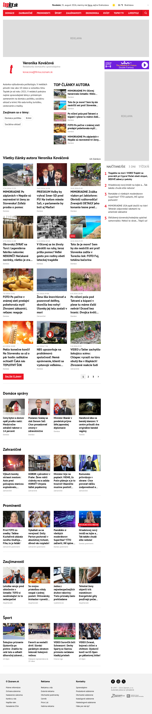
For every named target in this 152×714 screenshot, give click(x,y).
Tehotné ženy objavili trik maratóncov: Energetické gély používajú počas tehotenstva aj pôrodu (88, 593)
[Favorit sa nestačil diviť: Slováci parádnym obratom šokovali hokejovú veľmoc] (39, 631)
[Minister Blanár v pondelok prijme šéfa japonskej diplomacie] (65, 407)
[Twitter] (124, 681)
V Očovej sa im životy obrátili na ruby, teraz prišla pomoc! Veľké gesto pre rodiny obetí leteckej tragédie (51, 252)
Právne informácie (13, 687)
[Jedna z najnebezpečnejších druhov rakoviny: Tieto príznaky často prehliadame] (65, 575)
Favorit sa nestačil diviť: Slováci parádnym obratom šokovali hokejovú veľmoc (38, 649)
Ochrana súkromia (13, 691)
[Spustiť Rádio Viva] (126, 62)
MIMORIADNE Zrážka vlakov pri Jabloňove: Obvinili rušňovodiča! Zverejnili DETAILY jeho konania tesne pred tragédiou (85, 199)
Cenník (43, 698)
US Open (6, 659)
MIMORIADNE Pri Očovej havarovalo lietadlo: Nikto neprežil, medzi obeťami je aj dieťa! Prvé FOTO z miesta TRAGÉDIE (83, 92)
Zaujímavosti (73, 12)
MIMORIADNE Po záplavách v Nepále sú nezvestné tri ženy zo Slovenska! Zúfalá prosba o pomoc (83, 138)
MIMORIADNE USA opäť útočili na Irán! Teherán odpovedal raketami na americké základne (128, 208)
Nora (90, 5)
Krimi (28, 117)
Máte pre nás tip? (83, 706)
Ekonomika (92, 12)
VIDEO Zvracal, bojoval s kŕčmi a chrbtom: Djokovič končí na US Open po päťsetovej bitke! (89, 649)
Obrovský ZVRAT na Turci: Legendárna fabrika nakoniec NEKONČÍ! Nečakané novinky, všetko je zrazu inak (18, 252)
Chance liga (58, 659)
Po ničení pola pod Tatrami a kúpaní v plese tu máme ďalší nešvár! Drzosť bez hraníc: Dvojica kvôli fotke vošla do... (83, 115)
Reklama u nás (47, 687)
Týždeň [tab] (144, 167)
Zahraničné (25, 12)
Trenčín (82, 434)
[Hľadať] (145, 13)
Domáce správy (15, 393)
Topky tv (119, 12)
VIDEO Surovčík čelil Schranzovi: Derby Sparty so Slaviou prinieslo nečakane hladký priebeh (64, 649)
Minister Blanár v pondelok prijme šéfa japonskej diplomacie (63, 422)
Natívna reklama (47, 706)
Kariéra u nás (11, 698)
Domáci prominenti (61, 547)
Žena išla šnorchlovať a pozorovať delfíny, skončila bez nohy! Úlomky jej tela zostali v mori (52, 304)
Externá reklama (47, 691)
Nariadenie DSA (12, 706)
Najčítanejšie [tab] (116, 167)
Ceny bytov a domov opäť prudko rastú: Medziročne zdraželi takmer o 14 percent (13, 424)
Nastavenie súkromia (14, 695)
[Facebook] (113, 681)
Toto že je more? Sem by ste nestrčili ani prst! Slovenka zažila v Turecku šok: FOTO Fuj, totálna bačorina (84, 104)
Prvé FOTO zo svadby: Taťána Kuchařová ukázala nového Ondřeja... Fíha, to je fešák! (13, 536)
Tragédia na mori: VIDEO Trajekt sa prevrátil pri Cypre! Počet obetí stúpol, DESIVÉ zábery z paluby (128, 176)
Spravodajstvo (81, 687)
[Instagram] (118, 681)
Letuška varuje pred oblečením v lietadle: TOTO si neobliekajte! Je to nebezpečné (13, 593)
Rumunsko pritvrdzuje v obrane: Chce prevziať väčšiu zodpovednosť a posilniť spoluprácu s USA (89, 480)
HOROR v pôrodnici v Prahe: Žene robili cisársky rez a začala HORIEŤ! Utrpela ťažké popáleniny (39, 480)
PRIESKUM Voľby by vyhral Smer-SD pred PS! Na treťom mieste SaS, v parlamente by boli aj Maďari (50, 199)
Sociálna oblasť (12, 124)
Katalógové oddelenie (85, 698)
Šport (58, 12)
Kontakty (80, 681)
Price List (44, 702)
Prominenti (43, 12)
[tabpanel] (126, 196)
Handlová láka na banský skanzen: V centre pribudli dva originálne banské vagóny (89, 424)
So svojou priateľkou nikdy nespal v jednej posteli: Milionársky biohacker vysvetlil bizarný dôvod (38, 593)
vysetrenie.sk (59, 603)
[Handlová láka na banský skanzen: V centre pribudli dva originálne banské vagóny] (90, 407)
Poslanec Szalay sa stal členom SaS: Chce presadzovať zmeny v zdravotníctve (38, 424)
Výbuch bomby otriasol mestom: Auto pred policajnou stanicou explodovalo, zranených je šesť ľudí (13, 480)
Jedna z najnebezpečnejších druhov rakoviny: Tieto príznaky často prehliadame (64, 593)
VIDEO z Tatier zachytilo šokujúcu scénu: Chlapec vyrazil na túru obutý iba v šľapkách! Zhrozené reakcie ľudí (85, 357)
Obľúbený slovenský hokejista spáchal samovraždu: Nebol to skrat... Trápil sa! (127, 219)
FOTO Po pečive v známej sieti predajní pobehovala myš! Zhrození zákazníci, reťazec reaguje (84, 127)
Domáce (9, 12)
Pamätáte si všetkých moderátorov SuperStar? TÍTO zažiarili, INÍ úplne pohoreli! (63, 536)
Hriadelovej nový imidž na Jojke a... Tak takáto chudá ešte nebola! (88, 535)
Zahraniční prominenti (11, 547)
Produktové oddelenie (85, 691)
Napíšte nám (11, 702)
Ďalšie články (13, 376)
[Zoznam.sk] (119, 696)
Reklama (45, 681)
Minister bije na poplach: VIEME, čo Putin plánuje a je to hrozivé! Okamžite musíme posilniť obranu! (64, 480)
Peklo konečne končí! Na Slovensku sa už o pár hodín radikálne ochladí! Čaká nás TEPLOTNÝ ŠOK (16, 357)
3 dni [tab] (132, 167)
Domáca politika (13, 117)
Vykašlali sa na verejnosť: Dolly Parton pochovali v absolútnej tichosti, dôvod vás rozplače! (38, 536)
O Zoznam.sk (12, 681)
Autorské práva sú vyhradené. (122, 690)
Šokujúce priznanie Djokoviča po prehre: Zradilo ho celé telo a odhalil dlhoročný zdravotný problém (13, 649)
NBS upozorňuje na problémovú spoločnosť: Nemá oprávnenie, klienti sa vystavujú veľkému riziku (50, 357)
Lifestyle (133, 12)
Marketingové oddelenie (86, 702)
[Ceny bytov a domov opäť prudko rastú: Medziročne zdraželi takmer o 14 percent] (14, 407)
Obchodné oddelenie (84, 695)
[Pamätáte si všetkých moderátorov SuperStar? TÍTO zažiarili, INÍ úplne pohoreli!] (65, 519)
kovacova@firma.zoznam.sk (38, 72)
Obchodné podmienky (50, 695)
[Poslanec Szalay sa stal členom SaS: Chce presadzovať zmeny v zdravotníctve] (39, 407)
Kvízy (106, 12)
